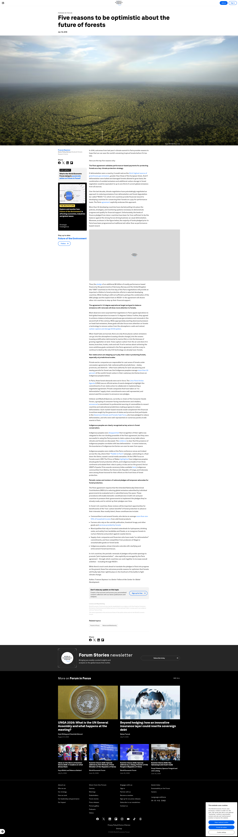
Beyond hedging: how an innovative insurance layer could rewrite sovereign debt (148, 726)
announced (93, 404)
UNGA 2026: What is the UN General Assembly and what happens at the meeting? (83, 726)
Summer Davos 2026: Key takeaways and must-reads (162, 764)
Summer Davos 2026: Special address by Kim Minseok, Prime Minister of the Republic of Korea (102, 765)
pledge (99, 284)
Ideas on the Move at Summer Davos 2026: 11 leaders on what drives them (70, 765)
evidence (122, 441)
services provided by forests (110, 525)
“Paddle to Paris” (116, 454)
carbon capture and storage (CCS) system (105, 329)
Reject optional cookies (221, 822)
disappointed (114, 433)
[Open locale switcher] (2, 831)
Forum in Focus (65, 13)
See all (176, 678)
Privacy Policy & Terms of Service (119, 825)
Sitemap (119, 828)
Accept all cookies (221, 827)
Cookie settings (221, 832)
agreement (105, 202)
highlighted (124, 459)
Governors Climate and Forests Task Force (110, 415)
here (134, 467)
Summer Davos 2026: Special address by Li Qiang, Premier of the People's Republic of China (134, 765)
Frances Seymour (64, 150)
